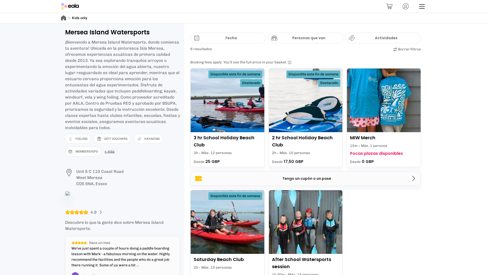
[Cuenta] (406, 6)
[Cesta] (389, 6)
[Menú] (422, 6)
